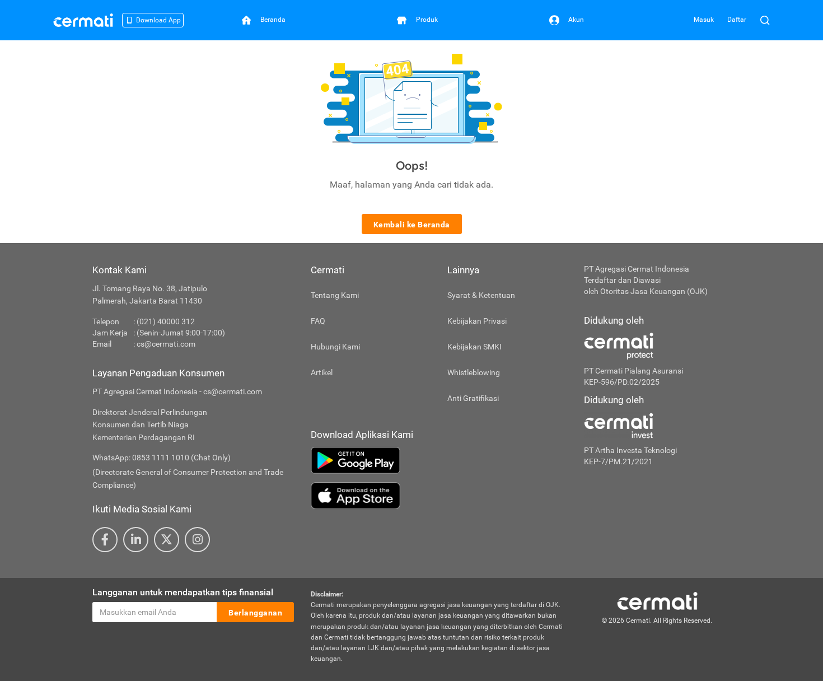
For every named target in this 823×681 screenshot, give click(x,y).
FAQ (318, 320)
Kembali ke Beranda (411, 224)
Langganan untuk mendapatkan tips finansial (182, 592)
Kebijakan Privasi (477, 320)
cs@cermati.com (166, 343)
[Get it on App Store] (439, 495)
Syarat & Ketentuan (481, 295)
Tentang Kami (335, 295)
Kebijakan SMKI (474, 346)
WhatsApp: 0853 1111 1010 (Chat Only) (161, 457)
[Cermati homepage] (657, 600)
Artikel (322, 372)
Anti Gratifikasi (473, 398)
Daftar (736, 20)
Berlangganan (255, 612)
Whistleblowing (473, 372)
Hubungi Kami (335, 346)
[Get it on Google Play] (439, 460)
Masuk (704, 20)
